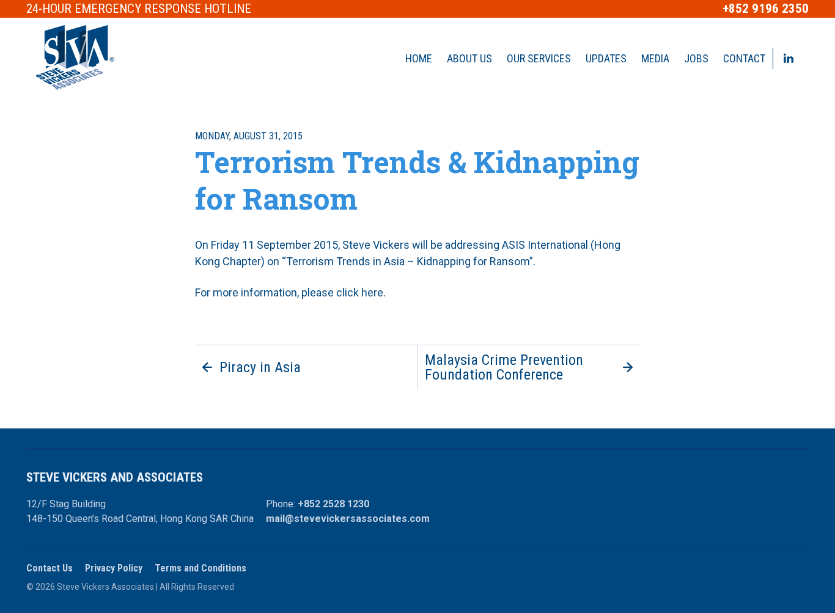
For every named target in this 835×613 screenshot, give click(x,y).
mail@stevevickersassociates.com (348, 518)
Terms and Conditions (200, 568)
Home (418, 58)
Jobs (696, 58)
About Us (469, 58)
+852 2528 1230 (333, 504)
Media (655, 58)
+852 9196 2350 (766, 8)
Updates (606, 58)
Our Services (539, 58)
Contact (744, 58)
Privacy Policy (113, 568)
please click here (342, 292)
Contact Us (49, 568)
